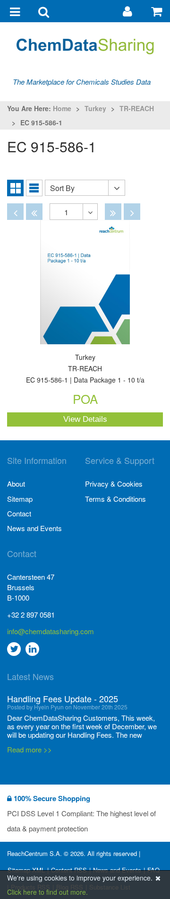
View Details (85, 419)
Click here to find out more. (47, 892)
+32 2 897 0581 (31, 615)
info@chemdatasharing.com (46, 631)
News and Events (34, 528)
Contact (19, 513)
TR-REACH (136, 108)
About (16, 484)
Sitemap (20, 499)
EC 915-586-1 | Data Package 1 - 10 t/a (85, 369)
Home (62, 108)
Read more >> (29, 737)
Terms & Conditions (115, 499)
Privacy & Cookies (114, 484)
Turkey (95, 108)
